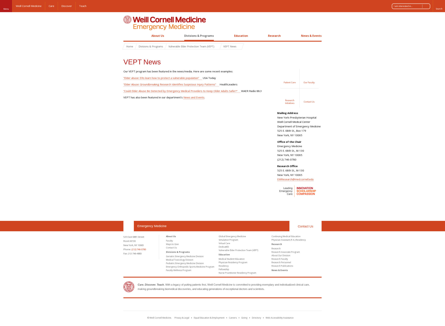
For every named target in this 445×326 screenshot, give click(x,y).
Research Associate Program (286, 252)
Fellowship (224, 269)
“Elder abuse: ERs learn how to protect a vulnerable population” (161, 78)
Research (274, 36)
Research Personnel (281, 262)
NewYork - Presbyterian (251, 305)
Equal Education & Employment (209, 317)
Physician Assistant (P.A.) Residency (289, 239)
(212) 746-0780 (138, 249)
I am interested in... (403, 6)
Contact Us (305, 226)
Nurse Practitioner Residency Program (237, 272)
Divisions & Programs (199, 36)
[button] (439, 6)
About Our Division (281, 255)
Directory (256, 317)
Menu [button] (6, 8)
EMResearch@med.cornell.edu (295, 179)
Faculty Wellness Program (178, 270)
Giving (244, 317)
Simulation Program (228, 239)
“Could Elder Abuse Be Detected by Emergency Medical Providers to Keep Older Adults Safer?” (180, 91)
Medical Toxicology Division (179, 259)
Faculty (169, 240)
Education (241, 36)
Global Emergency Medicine (232, 236)
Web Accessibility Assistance (280, 317)
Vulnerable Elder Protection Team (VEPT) (238, 250)
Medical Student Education (232, 258)
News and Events (193, 97)
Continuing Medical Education (286, 236)
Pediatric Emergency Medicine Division (185, 263)
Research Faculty (280, 258)
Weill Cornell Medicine (29, 6)
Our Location (128, 226)
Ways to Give (172, 244)
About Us (157, 36)
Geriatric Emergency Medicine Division (185, 256)
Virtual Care (224, 243)
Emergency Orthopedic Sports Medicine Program (190, 266)
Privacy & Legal (182, 317)
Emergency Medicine (152, 226)
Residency (224, 265)
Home (127, 36)
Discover (66, 6)
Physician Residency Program (233, 262)
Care (51, 6)
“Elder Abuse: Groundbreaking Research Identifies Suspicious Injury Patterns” (169, 84)
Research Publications (282, 265)
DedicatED (224, 246)
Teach (82, 6)
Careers (233, 317)
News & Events (311, 36)
